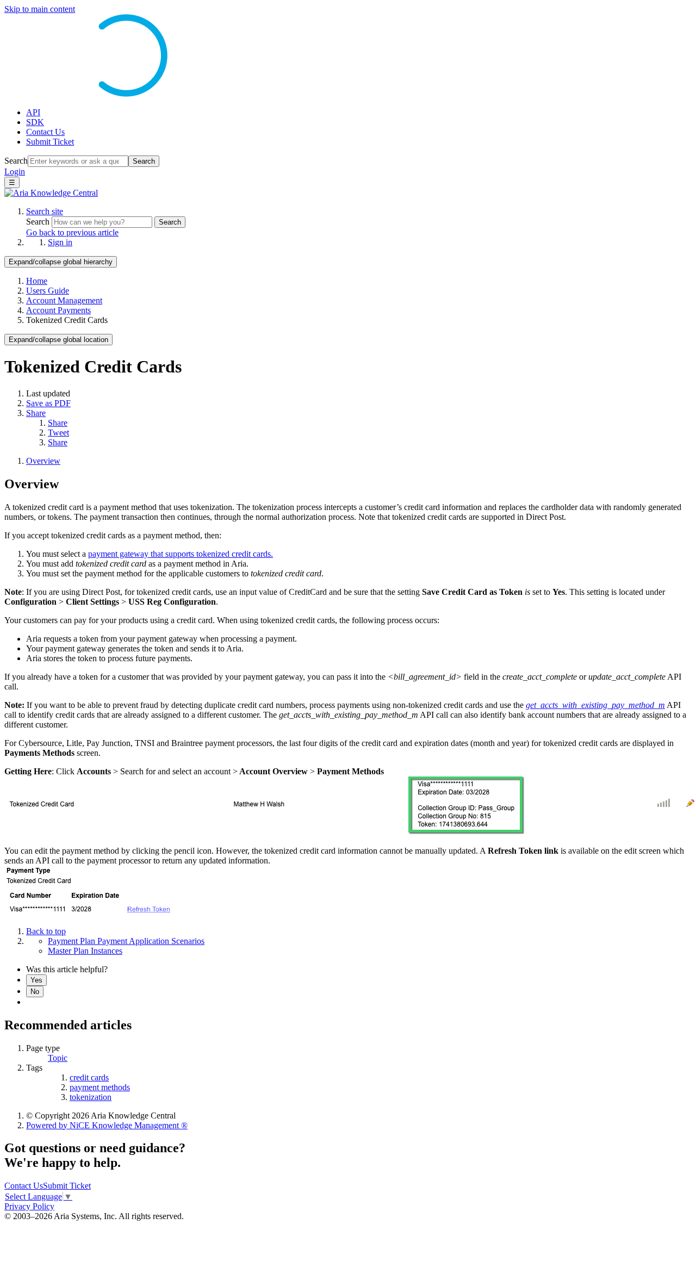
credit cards (89, 1077)
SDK (35, 122)
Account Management (64, 300)
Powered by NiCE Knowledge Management (107, 1125)
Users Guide (47, 290)
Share (36, 413)
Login (14, 171)
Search (16, 160)
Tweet (58, 432)
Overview (43, 460)
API (33, 112)
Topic (57, 1057)
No (34, 991)
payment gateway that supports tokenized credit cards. (180, 553)
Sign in (60, 242)
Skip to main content (39, 9)
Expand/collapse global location (58, 339)
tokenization (90, 1097)
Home (36, 280)
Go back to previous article (72, 232)
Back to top (46, 931)
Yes (36, 980)
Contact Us (45, 131)
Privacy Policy (29, 1206)
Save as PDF (48, 403)
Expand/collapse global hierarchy (61, 262)
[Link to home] (51, 192)
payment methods (100, 1087)
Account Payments (58, 310)
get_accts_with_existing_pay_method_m (595, 705)
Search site (44, 211)
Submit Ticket (50, 141)
